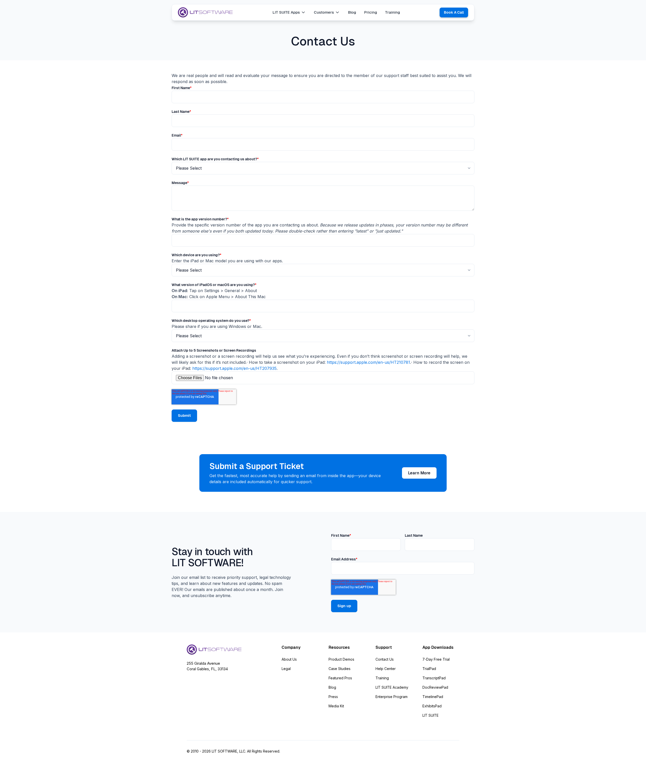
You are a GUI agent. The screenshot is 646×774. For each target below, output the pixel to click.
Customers (324, 12)
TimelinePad (432, 696)
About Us (289, 659)
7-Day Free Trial (436, 659)
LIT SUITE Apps (286, 12)
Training (392, 12)
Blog (352, 12)
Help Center (385, 668)
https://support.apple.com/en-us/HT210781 (368, 362)
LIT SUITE (430, 715)
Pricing (370, 12)
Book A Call (454, 12)
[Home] (205, 12)
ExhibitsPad (432, 706)
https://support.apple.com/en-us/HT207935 (234, 368)
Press (333, 696)
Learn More (419, 473)
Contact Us (384, 659)
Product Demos (341, 659)
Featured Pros (340, 678)
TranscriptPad (434, 678)
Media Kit (336, 706)
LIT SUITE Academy (391, 687)
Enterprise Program (391, 696)
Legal (286, 668)
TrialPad (429, 668)
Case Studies (340, 668)
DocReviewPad (435, 687)
